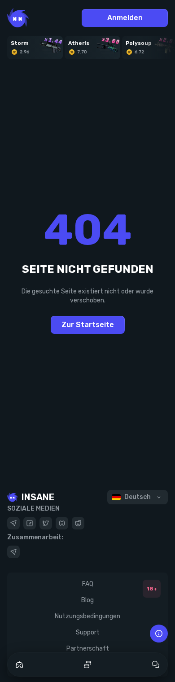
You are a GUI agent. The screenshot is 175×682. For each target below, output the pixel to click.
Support (88, 632)
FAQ (87, 584)
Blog (87, 600)
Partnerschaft (87, 648)
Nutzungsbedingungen (87, 616)
